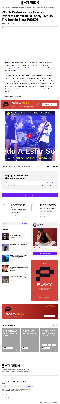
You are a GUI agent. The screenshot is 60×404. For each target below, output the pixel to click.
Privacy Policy (45, 185)
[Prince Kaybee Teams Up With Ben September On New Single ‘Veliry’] (5, 247)
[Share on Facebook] (48, 166)
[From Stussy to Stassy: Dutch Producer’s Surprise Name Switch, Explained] (5, 279)
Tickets (43, 347)
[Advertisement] (44, 280)
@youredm (40, 224)
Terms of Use (19, 390)
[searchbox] (11, 223)
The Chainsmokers (31, 68)
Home (3, 7)
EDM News (8, 7)
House (48, 214)
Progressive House (16, 212)
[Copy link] (56, 166)
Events (49, 345)
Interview (25, 209)
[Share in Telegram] (53, 166)
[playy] (30, 104)
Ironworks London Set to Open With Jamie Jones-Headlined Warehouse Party (19, 267)
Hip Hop (11, 347)
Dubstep (48, 208)
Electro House (43, 211)
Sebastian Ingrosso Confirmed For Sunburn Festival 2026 (19, 234)
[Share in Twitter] (50, 166)
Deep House (42, 208)
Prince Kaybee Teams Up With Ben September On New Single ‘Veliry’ (19, 245)
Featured (10, 23)
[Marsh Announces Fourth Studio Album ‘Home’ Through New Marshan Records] (5, 258)
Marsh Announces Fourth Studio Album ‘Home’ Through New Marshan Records (18, 257)
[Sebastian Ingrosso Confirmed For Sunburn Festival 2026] (5, 236)
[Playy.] (30, 311)
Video (14, 23)
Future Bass (49, 211)
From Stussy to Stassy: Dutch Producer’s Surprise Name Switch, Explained (19, 278)
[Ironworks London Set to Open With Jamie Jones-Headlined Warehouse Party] (5, 268)
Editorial (53, 208)
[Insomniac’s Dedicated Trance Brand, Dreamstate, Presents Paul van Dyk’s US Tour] (49, 340)
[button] (3, 2)
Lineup (53, 345)
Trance (48, 347)
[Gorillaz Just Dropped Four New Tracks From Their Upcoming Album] (30, 340)
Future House (43, 214)
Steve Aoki (17, 68)
